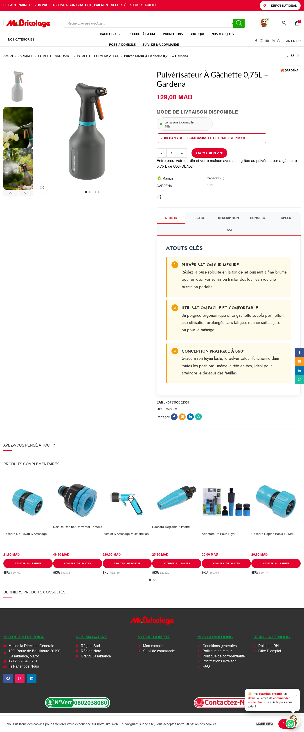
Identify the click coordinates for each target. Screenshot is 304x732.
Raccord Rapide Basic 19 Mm (272, 534)
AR (288, 41)
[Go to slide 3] (95, 192)
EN (293, 41)
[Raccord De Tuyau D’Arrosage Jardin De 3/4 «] (27, 501)
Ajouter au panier (209, 153)
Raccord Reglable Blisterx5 (171, 527)
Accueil (8, 56)
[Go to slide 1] (86, 192)
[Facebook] (8, 678)
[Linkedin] (31, 678)
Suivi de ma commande (160, 44)
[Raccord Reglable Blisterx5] (176, 497)
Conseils (257, 218)
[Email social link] (182, 416)
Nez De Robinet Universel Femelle (77, 527)
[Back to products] (292, 56)
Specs (286, 218)
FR (298, 41)
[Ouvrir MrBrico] (263, 23)
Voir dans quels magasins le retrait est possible (205, 138)
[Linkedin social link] (273, 41)
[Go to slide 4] (99, 192)
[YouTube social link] (267, 41)
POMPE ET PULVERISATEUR (98, 56)
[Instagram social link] (261, 41)
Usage (199, 218)
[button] (10, 193)
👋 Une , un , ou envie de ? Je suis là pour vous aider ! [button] (272, 699)
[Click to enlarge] (42, 187)
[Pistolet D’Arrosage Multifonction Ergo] (127, 501)
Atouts (171, 218)
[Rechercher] (239, 23)
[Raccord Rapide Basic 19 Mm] (275, 501)
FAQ (228, 230)
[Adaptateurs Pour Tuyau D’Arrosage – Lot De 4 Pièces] (226, 501)
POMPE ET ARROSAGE (55, 56)
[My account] (283, 23)
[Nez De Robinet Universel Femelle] (77, 497)
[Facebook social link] (256, 41)
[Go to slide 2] (90, 192)
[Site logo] (28, 23)
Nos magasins (91, 637)
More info (265, 723)
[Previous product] (287, 56)
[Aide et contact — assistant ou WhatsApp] (293, 720)
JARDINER (26, 56)
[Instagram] (20, 678)
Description (228, 218)
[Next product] (298, 56)
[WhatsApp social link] (278, 41)
